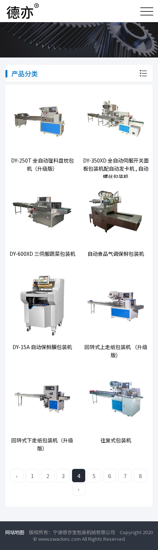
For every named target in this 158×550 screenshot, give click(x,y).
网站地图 (14, 532)
